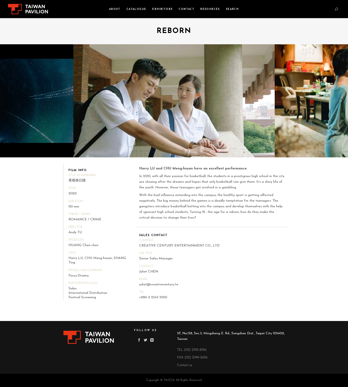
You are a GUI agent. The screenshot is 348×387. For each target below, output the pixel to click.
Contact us (184, 365)
